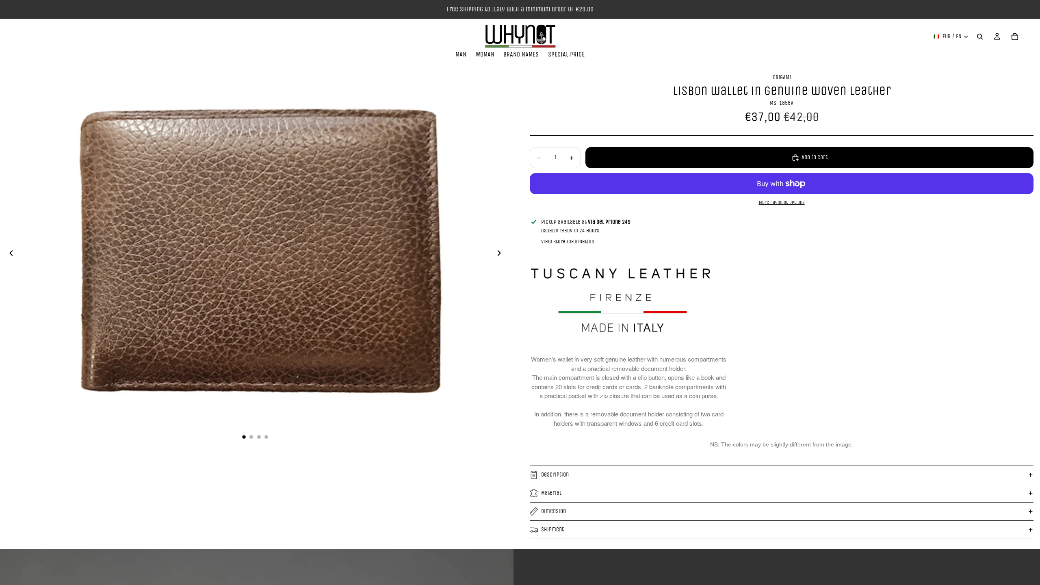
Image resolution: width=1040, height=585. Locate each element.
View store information (567, 241)
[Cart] (1015, 37)
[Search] (980, 37)
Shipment (552, 529)
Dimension (553, 511)
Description (555, 474)
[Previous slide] (9, 255)
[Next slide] (501, 255)
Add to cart (815, 157)
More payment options (782, 202)
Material (551, 493)
